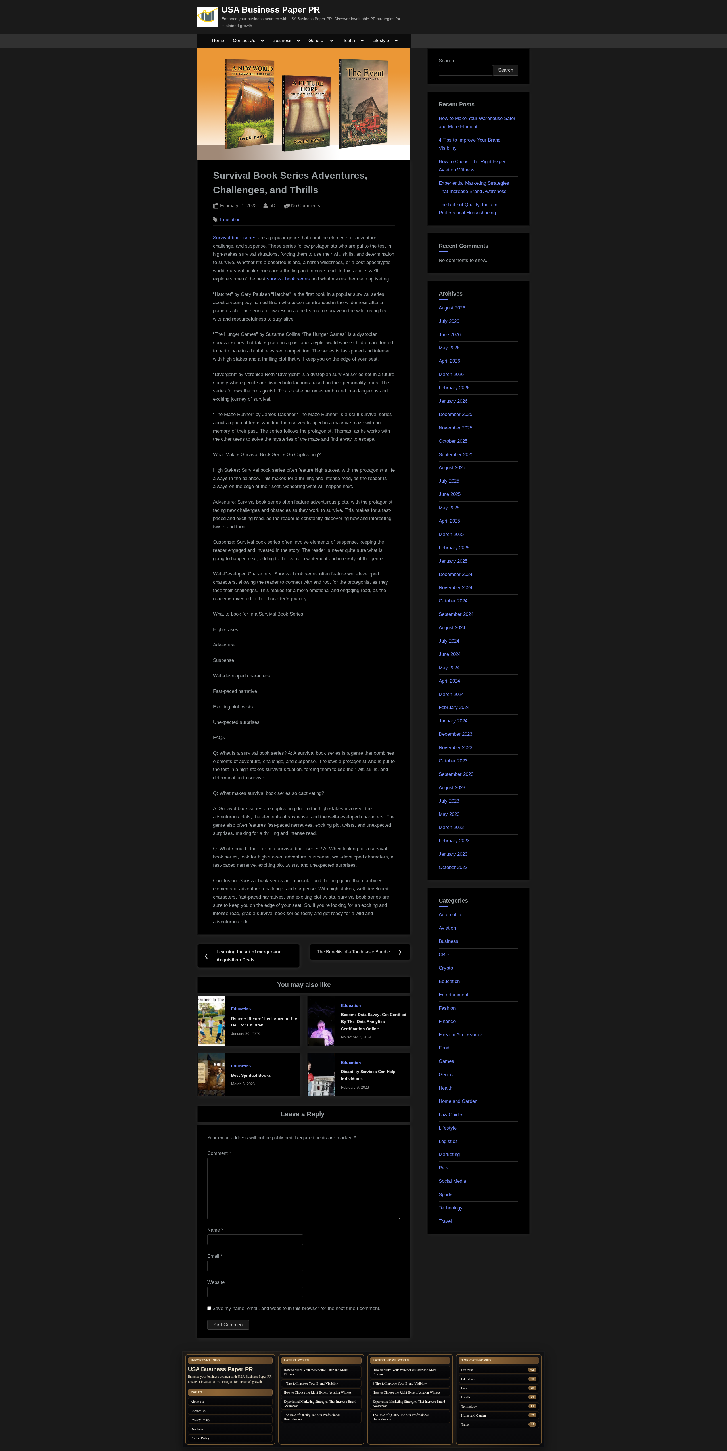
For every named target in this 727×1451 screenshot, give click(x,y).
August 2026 (452, 308)
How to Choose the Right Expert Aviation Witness (318, 1392)
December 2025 (455, 414)
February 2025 (454, 547)
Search (446, 60)
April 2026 (449, 361)
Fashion (447, 1008)
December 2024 (455, 574)
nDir (274, 205)
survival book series (288, 279)
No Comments (305, 206)
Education (230, 219)
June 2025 (450, 494)
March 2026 (451, 374)
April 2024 (449, 681)
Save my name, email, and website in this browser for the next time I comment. (296, 1308)
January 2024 (453, 721)
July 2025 (449, 481)
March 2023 (451, 827)
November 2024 (455, 587)
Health (348, 40)
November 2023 (455, 747)
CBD (444, 954)
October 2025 (453, 441)
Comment (219, 1153)
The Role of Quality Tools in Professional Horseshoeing (312, 1416)
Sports (446, 1194)
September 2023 (456, 774)
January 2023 (453, 854)
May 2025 (449, 507)
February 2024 (454, 707)
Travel (445, 1221)
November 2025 (455, 428)
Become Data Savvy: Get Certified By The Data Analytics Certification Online (373, 1021)
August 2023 (452, 787)
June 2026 (450, 334)
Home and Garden (458, 1101)
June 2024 (450, 654)
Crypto (446, 968)
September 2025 (456, 454)
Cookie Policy (200, 1438)
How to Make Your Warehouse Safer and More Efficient (316, 1371)
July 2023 (449, 801)
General (316, 40)
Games (446, 1061)
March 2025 (451, 534)
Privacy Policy (200, 1419)
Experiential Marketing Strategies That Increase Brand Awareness (320, 1403)
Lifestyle (380, 40)
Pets (443, 1168)
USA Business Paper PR (271, 9)
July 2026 (449, 321)
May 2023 (449, 814)
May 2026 (449, 347)
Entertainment (453, 994)
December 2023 (455, 734)
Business (282, 40)
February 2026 (454, 387)
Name (215, 1230)
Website (216, 1282)
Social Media (452, 1181)
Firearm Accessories (461, 1034)
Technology (451, 1208)
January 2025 (453, 561)
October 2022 (453, 867)
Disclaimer (198, 1429)
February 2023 (454, 840)
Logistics (448, 1141)
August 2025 (452, 467)
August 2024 (452, 627)
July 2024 (449, 641)
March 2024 (451, 694)
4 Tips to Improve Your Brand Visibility (311, 1383)
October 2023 (453, 761)
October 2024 (453, 601)
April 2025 (449, 521)
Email (215, 1256)
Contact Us (244, 40)
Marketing (449, 1154)
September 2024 (456, 614)
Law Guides (451, 1114)
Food (444, 1048)
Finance (447, 1021)
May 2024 (449, 667)
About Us (197, 1401)
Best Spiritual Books (251, 1075)
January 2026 (453, 401)
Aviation (447, 928)
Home (218, 40)
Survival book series (234, 237)
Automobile (450, 914)
